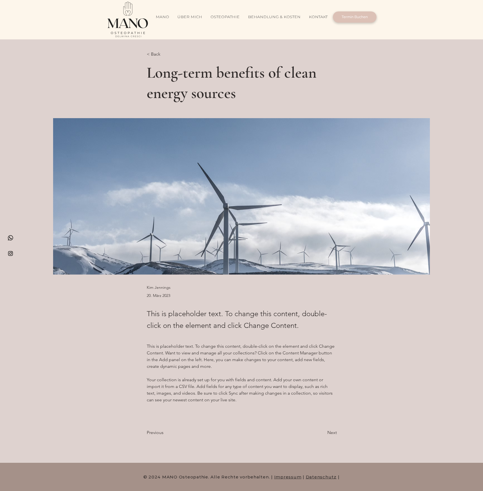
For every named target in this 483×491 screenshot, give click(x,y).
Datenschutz (321, 477)
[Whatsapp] (10, 238)
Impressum (288, 477)
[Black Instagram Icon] (10, 253)
